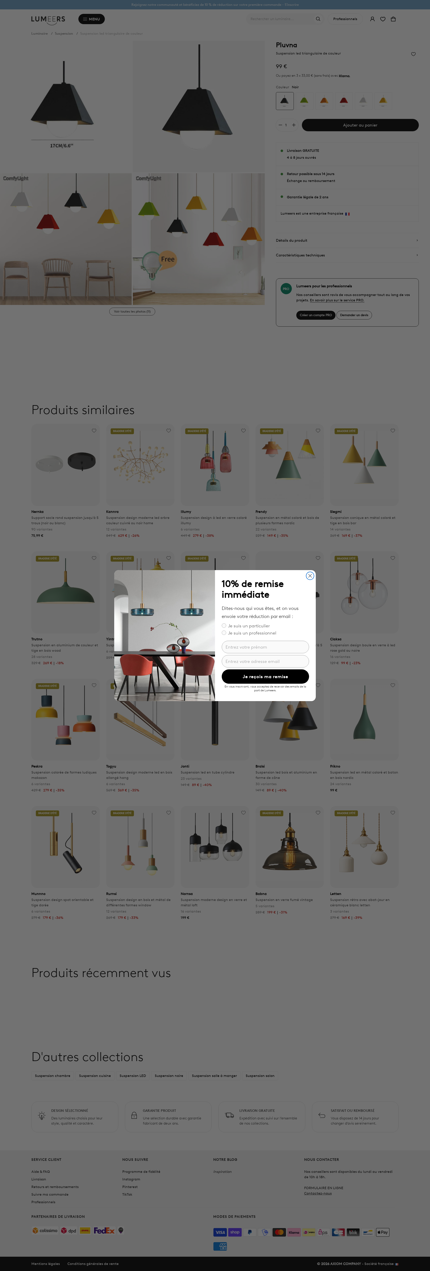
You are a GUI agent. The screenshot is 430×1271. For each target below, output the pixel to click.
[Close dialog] (310, 576)
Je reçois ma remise (265, 676)
